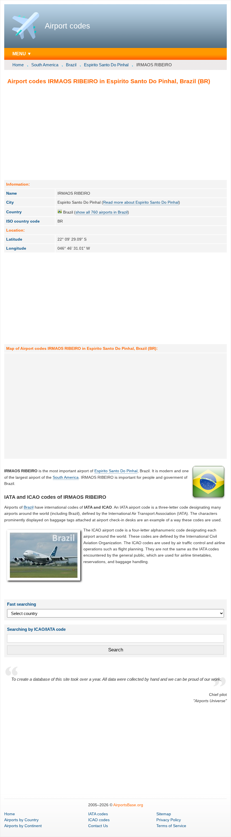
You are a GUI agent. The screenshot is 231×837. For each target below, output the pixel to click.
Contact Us (98, 825)
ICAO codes (99, 820)
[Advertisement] (115, 132)
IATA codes (98, 814)
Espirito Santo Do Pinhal (106, 64)
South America (44, 64)
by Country (21, 820)
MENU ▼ (22, 53)
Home (18, 64)
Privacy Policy (168, 820)
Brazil (71, 64)
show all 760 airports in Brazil (101, 212)
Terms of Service (171, 825)
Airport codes (67, 26)
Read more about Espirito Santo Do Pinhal (141, 202)
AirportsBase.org (128, 805)
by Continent (23, 825)
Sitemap (163, 814)
